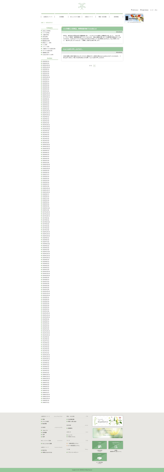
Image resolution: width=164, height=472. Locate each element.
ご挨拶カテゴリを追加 (49, 48)
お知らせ (46, 30)
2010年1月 (46, 372)
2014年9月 (46, 277)
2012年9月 (46, 319)
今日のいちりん (71, 436)
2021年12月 (46, 124)
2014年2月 (46, 287)
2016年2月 (46, 249)
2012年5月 (46, 323)
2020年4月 (46, 156)
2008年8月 (46, 400)
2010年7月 (46, 364)
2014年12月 (46, 271)
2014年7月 (46, 281)
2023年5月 (46, 103)
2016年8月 (46, 239)
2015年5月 (46, 263)
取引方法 (45, 450)
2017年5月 (46, 224)
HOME (42, 22)
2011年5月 (46, 345)
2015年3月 (46, 265)
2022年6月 (46, 118)
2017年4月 (46, 226)
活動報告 (46, 52)
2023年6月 (46, 101)
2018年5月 (46, 202)
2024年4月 (46, 87)
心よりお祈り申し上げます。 (73, 49)
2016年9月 (46, 237)
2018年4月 (46, 204)
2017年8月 (46, 220)
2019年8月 (46, 172)
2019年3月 (46, 182)
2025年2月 (46, 75)
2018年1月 (46, 210)
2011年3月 (46, 348)
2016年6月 (46, 243)
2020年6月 (46, 154)
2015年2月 (46, 267)
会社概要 (61, 16)
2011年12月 (46, 331)
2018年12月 (46, 188)
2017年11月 (46, 214)
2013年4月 (46, 305)
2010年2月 (46, 370)
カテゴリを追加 (47, 50)
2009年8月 (46, 380)
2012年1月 (46, 329)
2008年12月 (46, 394)
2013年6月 (46, 301)
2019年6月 (46, 176)
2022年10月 (46, 114)
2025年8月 (46, 69)
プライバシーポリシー (73, 452)
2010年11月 (46, 356)
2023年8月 (46, 99)
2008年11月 (46, 396)
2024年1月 (46, 91)
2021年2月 (46, 140)
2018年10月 (46, 192)
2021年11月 (46, 126)
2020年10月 (46, 148)
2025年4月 (46, 73)
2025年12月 (46, 65)
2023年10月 (46, 97)
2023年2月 (46, 107)
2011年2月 (46, 350)
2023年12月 (46, 93)
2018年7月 (46, 198)
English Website (145, 10)
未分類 (46, 38)
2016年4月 (46, 247)
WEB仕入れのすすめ (47, 452)
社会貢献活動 (71, 419)
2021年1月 (46, 142)
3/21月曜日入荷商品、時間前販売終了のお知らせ (80, 28)
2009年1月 (46, 392)
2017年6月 (46, 222)
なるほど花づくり (48, 54)
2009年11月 (46, 376)
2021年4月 (46, 138)
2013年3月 (46, 307)
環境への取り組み (72, 421)
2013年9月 (46, 297)
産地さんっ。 (47, 42)
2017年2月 (46, 228)
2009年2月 (46, 390)
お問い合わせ (135, 10)
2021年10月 (46, 128)
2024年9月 (46, 79)
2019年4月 (46, 180)
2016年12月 (46, 231)
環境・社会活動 (102, 16)
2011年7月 (46, 341)
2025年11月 (46, 67)
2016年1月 (46, 251)
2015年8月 (46, 261)
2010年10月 (46, 358)
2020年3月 (46, 158)
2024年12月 (46, 77)
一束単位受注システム (73, 443)
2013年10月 (46, 295)
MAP (44, 436)
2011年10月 (46, 335)
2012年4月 (46, 325)
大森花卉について (47, 16)
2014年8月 (46, 279)
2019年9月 (46, 170)
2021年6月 (46, 134)
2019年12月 (46, 164)
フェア (46, 32)
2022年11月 (46, 112)
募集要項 (70, 428)
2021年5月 (46, 136)
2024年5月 (46, 85)
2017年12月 (46, 212)
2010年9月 (46, 360)
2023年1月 (46, 109)
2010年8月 (46, 362)
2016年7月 (46, 241)
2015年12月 (46, 253)
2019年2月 (46, 184)
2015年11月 (46, 255)
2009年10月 (46, 378)
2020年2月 (46, 160)
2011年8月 (46, 339)
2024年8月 (46, 81)
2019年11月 (46, 166)
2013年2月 (46, 309)
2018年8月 (46, 196)
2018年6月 (46, 200)
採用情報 (116, 16)
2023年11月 (46, 95)
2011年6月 (46, 342)
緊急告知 (46, 40)
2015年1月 (46, 269)
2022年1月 (46, 122)
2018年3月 (46, 206)
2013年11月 (46, 293)
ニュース (70, 435)
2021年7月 (46, 132)
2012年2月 (46, 327)
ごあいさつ (45, 430)
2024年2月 (46, 89)
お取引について (89, 16)
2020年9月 (46, 150)
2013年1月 (46, 311)
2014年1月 (46, 289)
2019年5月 (46, 178)
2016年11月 (46, 233)
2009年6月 (46, 384)
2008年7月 (46, 402)
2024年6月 (46, 83)
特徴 (44, 419)
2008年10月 (46, 398)
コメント (46, 46)
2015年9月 (46, 259)
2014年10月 (46, 275)
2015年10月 (46, 257)
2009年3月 (46, 388)
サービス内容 (46, 421)
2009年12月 (46, 374)
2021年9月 (46, 130)
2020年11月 (46, 146)
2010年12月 (46, 354)
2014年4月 (46, 285)
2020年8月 (46, 152)
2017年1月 (46, 229)
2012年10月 (46, 317)
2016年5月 (46, 245)
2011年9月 (46, 337)
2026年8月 (46, 61)
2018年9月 (46, 194)
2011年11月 (46, 333)
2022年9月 (46, 116)
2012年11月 (46, 315)
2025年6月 (46, 71)
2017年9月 (46, 218)
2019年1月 (46, 186)
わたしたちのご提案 (75, 16)
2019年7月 (46, 174)
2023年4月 (46, 105)
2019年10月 (46, 168)
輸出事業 (45, 423)
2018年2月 (46, 208)
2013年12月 (46, 291)
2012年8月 (46, 321)
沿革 (44, 434)
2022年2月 (46, 120)
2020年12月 (46, 144)
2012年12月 (46, 313)
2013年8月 (46, 299)
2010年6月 (46, 366)
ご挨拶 (46, 34)
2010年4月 (46, 368)
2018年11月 (46, 190)
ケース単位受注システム (73, 445)
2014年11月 (46, 273)
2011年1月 (46, 352)
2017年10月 (46, 216)
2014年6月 (46, 283)
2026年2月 (46, 63)
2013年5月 (46, 303)
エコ (45, 44)
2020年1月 (46, 162)
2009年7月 (46, 382)
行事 (45, 36)
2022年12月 (46, 111)
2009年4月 (46, 386)
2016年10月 (46, 235)
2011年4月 (46, 346)
